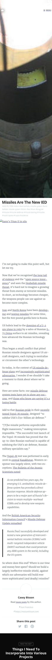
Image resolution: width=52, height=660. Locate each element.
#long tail (39, 209)
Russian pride (23, 410)
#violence (24, 215)
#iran (33, 209)
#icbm (23, 209)
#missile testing (30, 212)
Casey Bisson (26, 597)
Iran (4, 310)
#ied (29, 209)
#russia (17, 215)
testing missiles (20, 314)
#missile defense (16, 212)
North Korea (19, 310)
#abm (16, 206)
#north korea (7, 215)
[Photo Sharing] (26, 239)
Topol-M (12, 456)
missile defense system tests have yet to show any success (25, 394)
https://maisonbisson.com (27, 611)
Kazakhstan (26, 460)
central (15, 460)
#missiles (41, 212)
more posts (21, 602)
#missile (5, 212)
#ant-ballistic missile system (30, 206)
